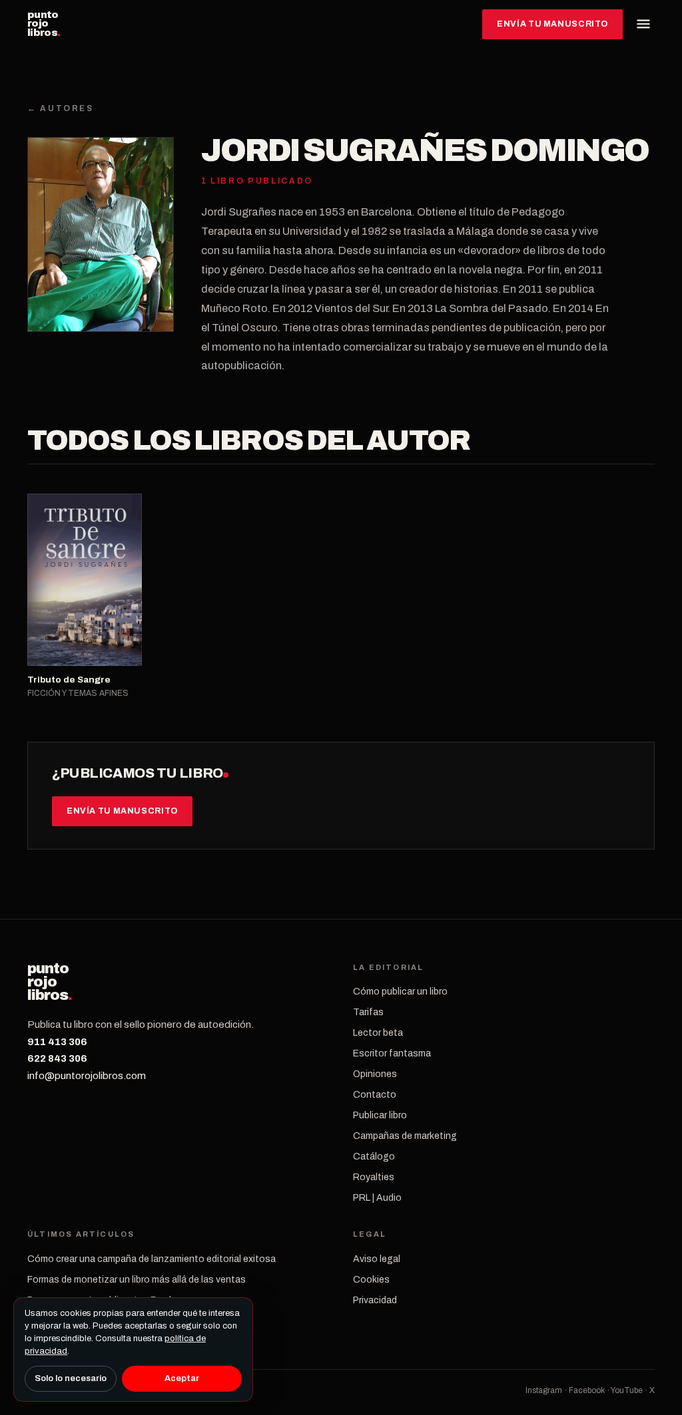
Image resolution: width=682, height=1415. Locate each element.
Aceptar (182, 1378)
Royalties (373, 1177)
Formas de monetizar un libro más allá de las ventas (136, 1280)
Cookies (371, 1280)
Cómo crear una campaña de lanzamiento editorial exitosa (151, 1259)
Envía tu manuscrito (552, 24)
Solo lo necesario (71, 1378)
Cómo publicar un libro (400, 992)
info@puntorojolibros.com (86, 1075)
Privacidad (375, 1300)
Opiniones (375, 1074)
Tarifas (368, 1012)
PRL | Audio (377, 1198)
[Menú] (643, 24)
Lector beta (378, 1033)
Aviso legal (376, 1259)
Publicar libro (380, 1115)
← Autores (60, 108)
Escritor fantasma (392, 1053)
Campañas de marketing (405, 1136)
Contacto (374, 1095)
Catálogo (374, 1157)
